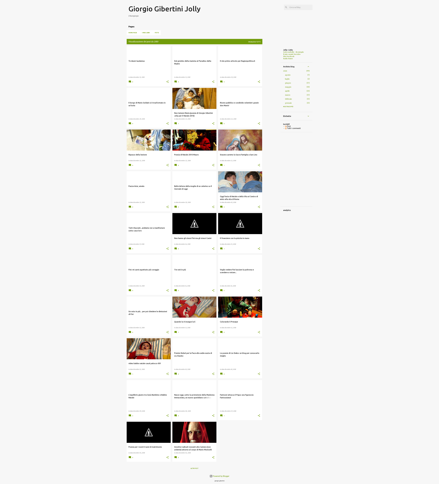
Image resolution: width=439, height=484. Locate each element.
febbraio (288, 99)
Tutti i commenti (293, 128)
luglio (287, 79)
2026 (285, 71)
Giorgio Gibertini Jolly (164, 9)
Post (288, 126)
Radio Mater (288, 59)
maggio (288, 87)
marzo (287, 95)
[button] (167, 81)
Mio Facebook (288, 56)
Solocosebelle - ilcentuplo (293, 52)
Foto (157, 32)
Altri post (194, 468)
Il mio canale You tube (291, 54)
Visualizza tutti (254, 42)
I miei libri (146, 32)
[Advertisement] (271, 80)
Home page (132, 32)
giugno (288, 83)
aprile (287, 91)
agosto (287, 75)
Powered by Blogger (220, 476)
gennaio (288, 103)
